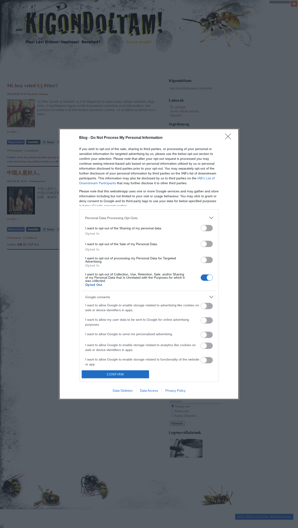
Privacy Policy (175, 390)
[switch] (207, 228)
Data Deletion (123, 390)
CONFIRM (115, 374)
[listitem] (149, 217)
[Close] (229, 138)
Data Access (149, 390)
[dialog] (149, 264)
